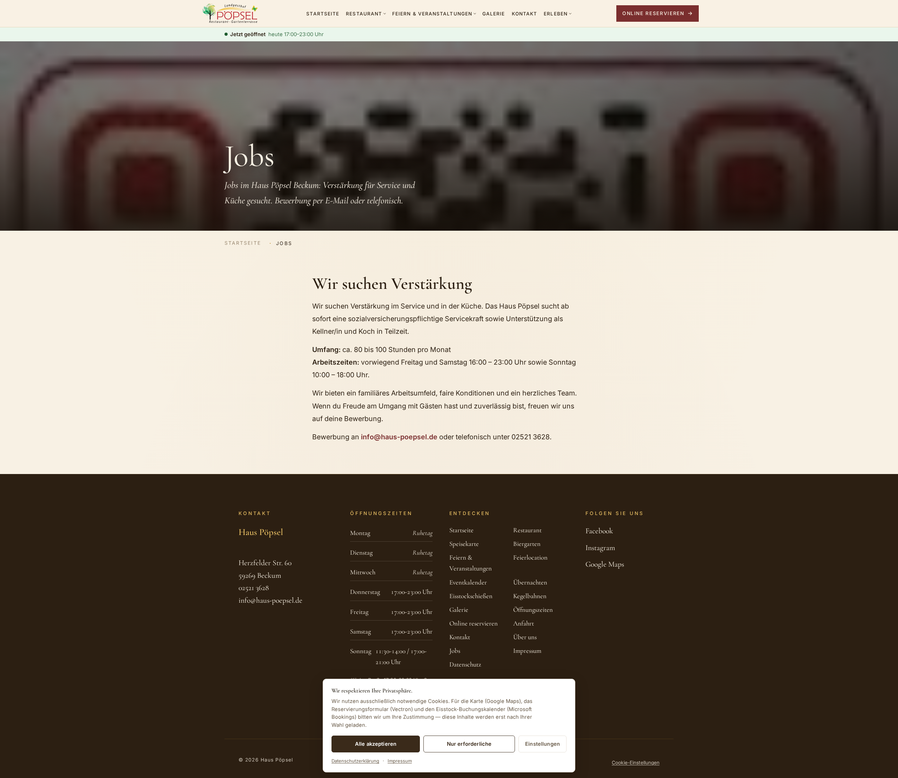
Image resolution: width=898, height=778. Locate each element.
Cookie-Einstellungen (635, 762)
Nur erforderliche (469, 744)
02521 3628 (254, 587)
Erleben (556, 13)
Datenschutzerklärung (355, 761)
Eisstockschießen (470, 596)
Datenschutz (465, 664)
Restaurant (364, 13)
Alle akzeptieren (375, 744)
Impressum (527, 651)
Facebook (599, 530)
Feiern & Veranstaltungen (432, 13)
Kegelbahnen (530, 596)
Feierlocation (530, 557)
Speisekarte (464, 544)
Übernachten (530, 582)
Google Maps (604, 564)
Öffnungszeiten (533, 610)
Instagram (600, 547)
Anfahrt (523, 623)
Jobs (454, 651)
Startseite (322, 13)
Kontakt (524, 13)
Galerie (493, 13)
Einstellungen (542, 744)
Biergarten (527, 544)
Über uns (525, 637)
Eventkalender (468, 582)
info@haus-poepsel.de (399, 437)
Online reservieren (653, 13)
